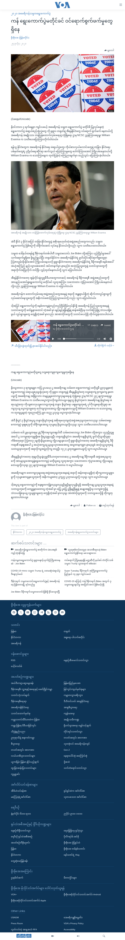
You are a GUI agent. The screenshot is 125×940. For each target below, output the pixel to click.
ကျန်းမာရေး (69, 713)
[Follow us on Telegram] (42, 612)
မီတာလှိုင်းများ (70, 877)
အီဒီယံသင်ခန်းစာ (19, 791)
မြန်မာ (13, 631)
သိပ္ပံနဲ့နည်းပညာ (18, 731)
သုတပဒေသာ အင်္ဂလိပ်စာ (75, 797)
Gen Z (67, 749)
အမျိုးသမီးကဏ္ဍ (71, 719)
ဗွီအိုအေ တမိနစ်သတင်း (74, 849)
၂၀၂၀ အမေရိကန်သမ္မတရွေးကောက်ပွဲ (31, 13)
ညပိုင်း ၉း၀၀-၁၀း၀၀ (73, 813)
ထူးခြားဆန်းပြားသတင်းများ (23, 768)
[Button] (109, 50)
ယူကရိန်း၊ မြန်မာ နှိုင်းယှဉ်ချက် (25, 762)
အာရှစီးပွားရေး (70, 707)
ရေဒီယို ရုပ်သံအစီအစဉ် (21, 836)
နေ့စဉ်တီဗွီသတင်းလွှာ (20, 830)
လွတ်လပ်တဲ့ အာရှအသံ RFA (24, 929)
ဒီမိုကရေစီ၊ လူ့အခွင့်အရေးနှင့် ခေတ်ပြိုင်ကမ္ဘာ (31, 689)
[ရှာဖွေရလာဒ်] (104, 936)
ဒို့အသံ (67, 762)
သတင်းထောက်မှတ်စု (20, 713)
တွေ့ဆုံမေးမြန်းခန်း (19, 861)
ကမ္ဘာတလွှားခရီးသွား (73, 695)
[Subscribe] (62, 612)
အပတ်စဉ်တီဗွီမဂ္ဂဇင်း (20, 842)
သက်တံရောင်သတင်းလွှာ (75, 768)
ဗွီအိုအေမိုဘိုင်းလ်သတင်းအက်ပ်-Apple (28, 900)
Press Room (17, 923)
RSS (13, 660)
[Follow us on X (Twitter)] (21, 612)
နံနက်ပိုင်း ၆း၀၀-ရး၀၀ (21, 813)
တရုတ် (67, 631)
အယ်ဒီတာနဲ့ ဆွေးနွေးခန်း (22, 683)
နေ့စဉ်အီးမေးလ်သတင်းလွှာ (76, 660)
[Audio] (78, 936)
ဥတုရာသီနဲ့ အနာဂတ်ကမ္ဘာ (22, 737)
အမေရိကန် (16, 643)
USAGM (15, 917)
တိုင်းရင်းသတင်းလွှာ (73, 731)
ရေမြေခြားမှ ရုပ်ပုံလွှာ (73, 830)
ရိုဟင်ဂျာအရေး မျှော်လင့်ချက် (77, 725)
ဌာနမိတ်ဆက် (17, 877)
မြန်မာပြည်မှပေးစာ (72, 683)
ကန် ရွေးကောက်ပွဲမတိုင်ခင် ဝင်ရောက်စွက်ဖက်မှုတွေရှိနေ (82, 325)
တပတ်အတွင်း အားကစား (22, 749)
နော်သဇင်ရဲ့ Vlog (71, 854)
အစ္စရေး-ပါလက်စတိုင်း (74, 637)
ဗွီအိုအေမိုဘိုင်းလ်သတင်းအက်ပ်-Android (82, 894)
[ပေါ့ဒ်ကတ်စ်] (55, 612)
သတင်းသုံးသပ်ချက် (20, 695)
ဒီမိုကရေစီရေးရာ (19, 701)
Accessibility (69, 929)
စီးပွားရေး (15, 743)
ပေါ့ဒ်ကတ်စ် (16, 666)
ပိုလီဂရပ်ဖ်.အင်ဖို (71, 836)
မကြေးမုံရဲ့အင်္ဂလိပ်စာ (20, 797)
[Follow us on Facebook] (14, 612)
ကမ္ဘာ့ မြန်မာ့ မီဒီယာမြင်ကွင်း (23, 725)
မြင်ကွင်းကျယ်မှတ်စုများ (75, 689)
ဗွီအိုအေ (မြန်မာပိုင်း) (20, 37)
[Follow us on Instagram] (35, 612)
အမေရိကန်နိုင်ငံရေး (20, 707)
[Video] (52, 936)
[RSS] (48, 612)
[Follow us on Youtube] (28, 612)
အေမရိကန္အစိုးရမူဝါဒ (73, 917)
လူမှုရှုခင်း (15, 774)
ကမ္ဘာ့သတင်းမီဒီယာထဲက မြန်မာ (25, 719)
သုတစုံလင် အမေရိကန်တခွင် (77, 743)
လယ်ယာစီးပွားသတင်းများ (23, 756)
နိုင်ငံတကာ (16, 637)
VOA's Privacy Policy (74, 923)
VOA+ (14, 894)
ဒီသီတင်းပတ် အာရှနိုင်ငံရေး (76, 701)
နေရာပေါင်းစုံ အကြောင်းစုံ (75, 756)
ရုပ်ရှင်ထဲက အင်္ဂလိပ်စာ (74, 791)
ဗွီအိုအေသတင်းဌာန (65, 329)
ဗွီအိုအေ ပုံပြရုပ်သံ (72, 842)
